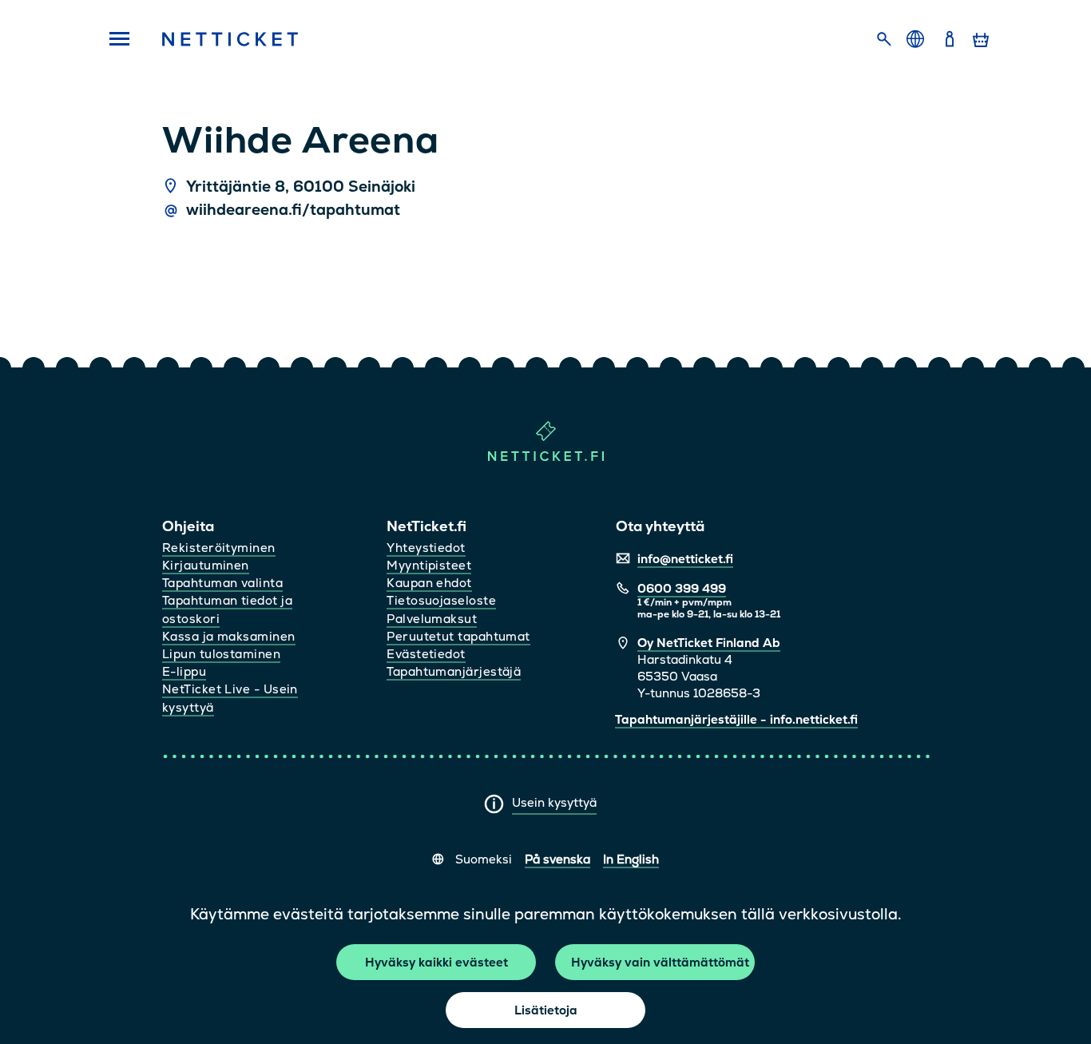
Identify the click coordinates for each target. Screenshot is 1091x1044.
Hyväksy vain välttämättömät (660, 962)
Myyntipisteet (429, 565)
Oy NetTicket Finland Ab (708, 642)
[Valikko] (114, 40)
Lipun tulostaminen (221, 653)
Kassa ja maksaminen (229, 636)
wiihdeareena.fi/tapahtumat (293, 210)
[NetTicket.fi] (546, 457)
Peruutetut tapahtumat (458, 636)
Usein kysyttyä (554, 802)
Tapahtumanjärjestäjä (454, 671)
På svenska (557, 859)
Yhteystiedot (426, 547)
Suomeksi (483, 859)
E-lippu (184, 671)
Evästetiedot (426, 653)
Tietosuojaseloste (441, 600)
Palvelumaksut (432, 618)
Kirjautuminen (205, 565)
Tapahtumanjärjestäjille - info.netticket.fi (736, 719)
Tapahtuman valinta (222, 582)
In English (631, 859)
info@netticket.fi (685, 558)
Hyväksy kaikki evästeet (436, 962)
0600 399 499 (681, 588)
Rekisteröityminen (219, 547)
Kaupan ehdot (429, 582)
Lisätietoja (545, 1010)
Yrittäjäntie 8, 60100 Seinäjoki (300, 186)
